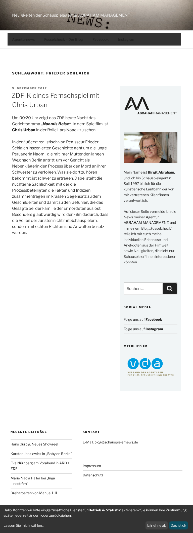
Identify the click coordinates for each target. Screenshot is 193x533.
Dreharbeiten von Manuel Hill (34, 493)
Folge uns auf (143, 319)
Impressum (92, 466)
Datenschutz (93, 475)
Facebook (100, 39)
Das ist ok (178, 525)
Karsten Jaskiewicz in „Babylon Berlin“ (41, 454)
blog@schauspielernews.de (116, 442)
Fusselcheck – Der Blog (63, 39)
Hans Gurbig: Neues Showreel (34, 444)
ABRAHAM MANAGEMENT (146, 222)
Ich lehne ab (156, 525)
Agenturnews (23, 39)
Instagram (126, 39)
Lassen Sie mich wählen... (24, 525)
